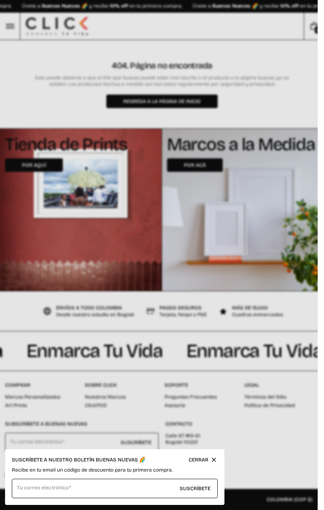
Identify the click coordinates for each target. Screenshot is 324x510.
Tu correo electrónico (43, 488)
